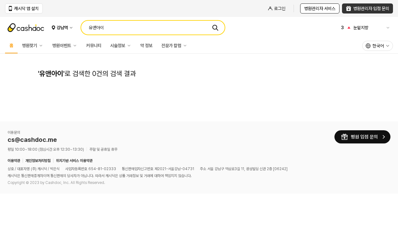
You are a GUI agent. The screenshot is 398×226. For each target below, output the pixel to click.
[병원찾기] (42, 45)
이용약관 (14, 161)
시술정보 (117, 45)
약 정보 (146, 45)
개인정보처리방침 (38, 161)
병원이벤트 (61, 45)
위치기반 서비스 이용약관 (74, 161)
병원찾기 (29, 45)
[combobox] (377, 46)
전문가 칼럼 (171, 45)
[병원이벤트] (76, 45)
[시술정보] (130, 45)
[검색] (215, 28)
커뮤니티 (93, 45)
